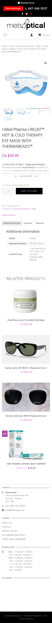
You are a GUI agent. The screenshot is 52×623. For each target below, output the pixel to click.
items (46, 35)
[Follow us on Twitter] (27, 14)
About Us (7, 523)
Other (38, 46)
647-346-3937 (37, 8)
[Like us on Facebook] (22, 14)
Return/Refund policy (14, 535)
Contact (6, 527)
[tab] (12, 223)
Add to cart (29, 191)
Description (28, 223)
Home (4, 46)
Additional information (11, 223)
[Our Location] (31, 14)
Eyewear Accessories (25, 46)
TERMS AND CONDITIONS (14, 539)
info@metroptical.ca (14, 510)
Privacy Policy (10, 531)
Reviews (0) (40, 223)
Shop (11, 46)
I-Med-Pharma (8, 215)
